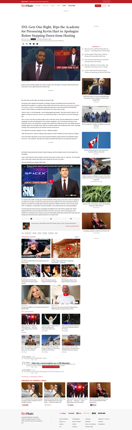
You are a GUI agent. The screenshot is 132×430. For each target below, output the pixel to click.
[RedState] (27, 5)
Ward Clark (96, 127)
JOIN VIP (98, 5)
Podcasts (45, 5)
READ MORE (106, 1)
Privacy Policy (89, 426)
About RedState (63, 419)
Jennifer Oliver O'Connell (96, 181)
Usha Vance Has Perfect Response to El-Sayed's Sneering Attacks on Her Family (70, 327)
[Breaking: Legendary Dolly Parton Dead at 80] (96, 221)
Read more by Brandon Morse (72, 226)
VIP (60, 426)
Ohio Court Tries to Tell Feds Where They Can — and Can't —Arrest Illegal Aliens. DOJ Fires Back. (30, 328)
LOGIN (104, 5)
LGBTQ (34, 233)
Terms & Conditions (90, 424)
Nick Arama (24, 352)
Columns (74, 426)
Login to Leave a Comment (51, 366)
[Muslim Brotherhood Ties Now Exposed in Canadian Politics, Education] (96, 140)
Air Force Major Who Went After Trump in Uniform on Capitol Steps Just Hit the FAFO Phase (51, 348)
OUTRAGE (51, 233)
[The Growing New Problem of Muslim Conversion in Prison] (96, 114)
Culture (74, 424)
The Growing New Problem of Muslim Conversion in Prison (96, 125)
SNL (56, 233)
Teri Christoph (65, 330)
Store (58, 5)
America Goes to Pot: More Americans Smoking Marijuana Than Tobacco (96, 205)
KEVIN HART (28, 233)
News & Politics (76, 421)
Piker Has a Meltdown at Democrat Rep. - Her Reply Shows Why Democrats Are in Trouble (31, 348)
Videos (53, 5)
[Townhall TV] (71, 6)
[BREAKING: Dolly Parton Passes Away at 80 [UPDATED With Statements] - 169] (100, 389)
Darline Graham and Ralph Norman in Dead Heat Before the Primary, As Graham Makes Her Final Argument (96, 178)
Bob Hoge (24, 332)
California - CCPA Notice (104, 419)
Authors (37, 5)
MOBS (39, 233)
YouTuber (62, 223)
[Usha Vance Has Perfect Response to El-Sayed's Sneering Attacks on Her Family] (71, 319)
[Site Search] (109, 5)
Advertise (87, 421)
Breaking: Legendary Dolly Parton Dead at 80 (96, 231)
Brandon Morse (26, 39)
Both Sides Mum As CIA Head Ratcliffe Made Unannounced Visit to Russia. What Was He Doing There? (96, 98)
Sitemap (100, 421)
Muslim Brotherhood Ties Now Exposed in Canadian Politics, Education (96, 151)
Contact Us (62, 421)
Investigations (76, 419)
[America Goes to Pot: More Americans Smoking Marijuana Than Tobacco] (96, 194)
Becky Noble (96, 207)
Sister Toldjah (44, 330)
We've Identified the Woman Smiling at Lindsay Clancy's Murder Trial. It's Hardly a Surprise (31, 400)
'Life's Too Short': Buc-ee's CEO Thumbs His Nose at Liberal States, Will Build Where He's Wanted (71, 348)
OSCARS (45, 233)
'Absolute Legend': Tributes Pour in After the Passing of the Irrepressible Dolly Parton (51, 327)
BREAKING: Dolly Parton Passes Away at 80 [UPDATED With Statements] (99, 400)
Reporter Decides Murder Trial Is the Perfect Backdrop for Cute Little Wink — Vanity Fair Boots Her (54, 400)
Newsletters (101, 424)
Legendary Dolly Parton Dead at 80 (38, 1)
